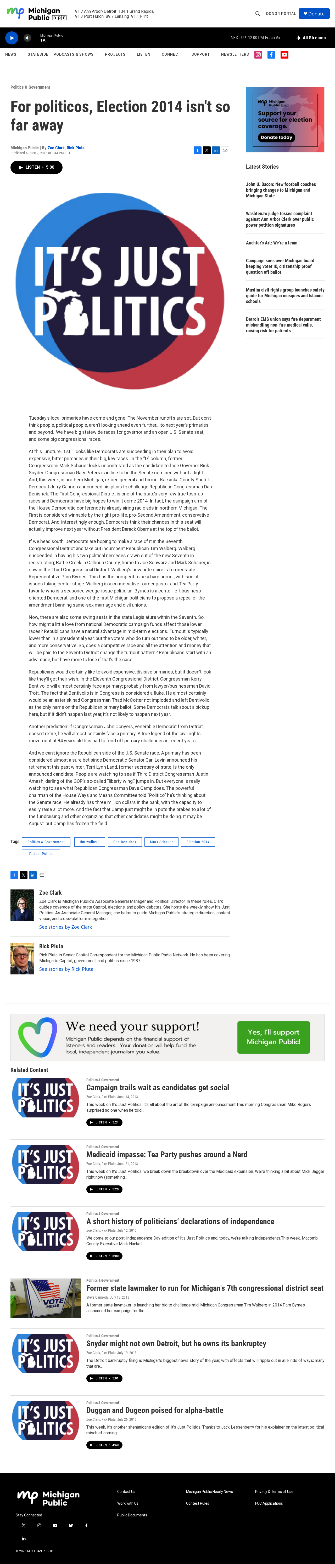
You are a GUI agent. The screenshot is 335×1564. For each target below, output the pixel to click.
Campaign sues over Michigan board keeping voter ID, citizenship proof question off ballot (280, 266)
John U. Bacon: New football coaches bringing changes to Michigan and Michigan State (281, 189)
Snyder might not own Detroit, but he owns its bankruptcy (176, 1343)
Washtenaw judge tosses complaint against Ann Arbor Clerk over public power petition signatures (280, 219)
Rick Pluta (76, 147)
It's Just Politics (40, 854)
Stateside (38, 54)
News (10, 54)
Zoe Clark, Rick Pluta (101, 1097)
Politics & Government (30, 87)
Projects (115, 54)
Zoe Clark (56, 147)
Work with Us (127, 1503)
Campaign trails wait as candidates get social (157, 1087)
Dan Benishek (124, 842)
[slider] (36, 38)
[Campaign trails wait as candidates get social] (45, 1097)
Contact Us (126, 1492)
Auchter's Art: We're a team (271, 243)
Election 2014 (198, 842)
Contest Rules (197, 1503)
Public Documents (132, 1515)
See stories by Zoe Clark (65, 927)
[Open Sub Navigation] (20, 54)
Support (201, 54)
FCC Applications (269, 1503)
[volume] (27, 38)
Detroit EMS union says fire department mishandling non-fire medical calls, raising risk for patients (283, 324)
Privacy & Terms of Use (274, 1492)
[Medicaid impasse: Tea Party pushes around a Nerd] (45, 1164)
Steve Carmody (97, 1297)
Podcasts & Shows (74, 54)
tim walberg (90, 842)
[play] (12, 38)
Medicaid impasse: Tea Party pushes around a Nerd (167, 1154)
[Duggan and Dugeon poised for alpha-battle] (45, 1420)
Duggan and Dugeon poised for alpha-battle (154, 1410)
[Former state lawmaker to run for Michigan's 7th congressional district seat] (45, 1298)
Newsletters (235, 54)
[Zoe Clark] (22, 905)
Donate (316, 13)
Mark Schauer (161, 842)
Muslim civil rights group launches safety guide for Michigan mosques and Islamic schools (285, 295)
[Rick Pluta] (22, 958)
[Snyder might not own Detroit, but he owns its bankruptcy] (45, 1353)
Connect (171, 54)
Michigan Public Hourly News (209, 1492)
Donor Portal (281, 14)
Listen (143, 54)
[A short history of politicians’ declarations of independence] (45, 1231)
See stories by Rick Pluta (66, 969)
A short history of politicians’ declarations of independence (180, 1221)
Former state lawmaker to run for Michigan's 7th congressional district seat (204, 1288)
